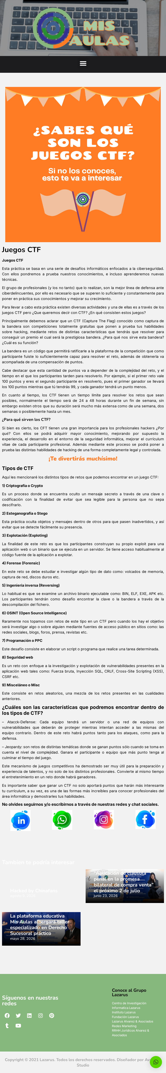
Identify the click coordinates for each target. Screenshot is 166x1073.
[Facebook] (7, 1015)
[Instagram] (40, 1015)
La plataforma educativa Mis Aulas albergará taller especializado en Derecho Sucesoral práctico (39, 925)
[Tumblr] (7, 1025)
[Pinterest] (52, 1015)
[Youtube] (18, 1025)
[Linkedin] (29, 1015)
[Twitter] (18, 1015)
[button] (83, 63)
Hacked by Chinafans (34, 890)
